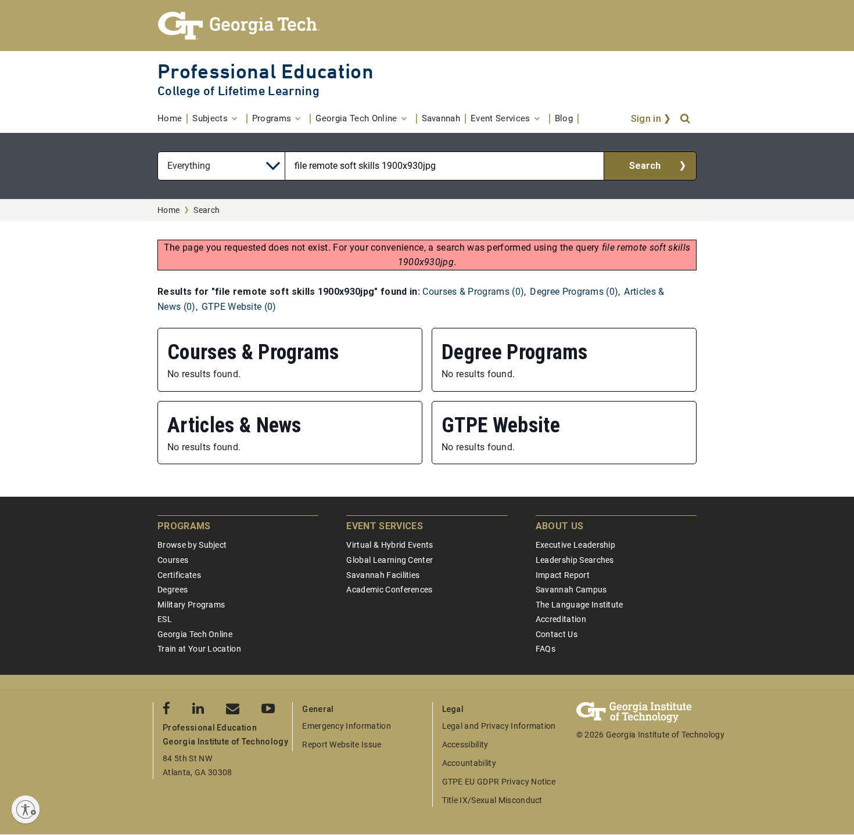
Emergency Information (346, 726)
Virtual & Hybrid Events (389, 545)
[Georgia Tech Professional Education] (427, 25)
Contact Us (556, 634)
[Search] (686, 119)
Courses (172, 560)
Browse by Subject (192, 545)
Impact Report (563, 575)
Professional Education (265, 71)
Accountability (469, 763)
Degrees (172, 589)
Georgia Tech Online (194, 634)
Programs (184, 526)
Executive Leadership (575, 545)
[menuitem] (172, 119)
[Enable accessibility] (26, 809)
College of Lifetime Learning (238, 91)
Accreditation (561, 619)
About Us (560, 526)
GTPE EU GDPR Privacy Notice (499, 781)
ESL (164, 619)
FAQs (545, 648)
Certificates (179, 575)
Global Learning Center (389, 560)
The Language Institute (579, 604)
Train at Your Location (199, 648)
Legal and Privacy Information (499, 726)
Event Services (384, 526)
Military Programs (191, 604)
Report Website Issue (341, 744)
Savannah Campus (571, 589)
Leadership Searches (575, 560)
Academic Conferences (389, 589)
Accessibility (465, 744)
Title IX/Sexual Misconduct (492, 800)
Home (168, 210)
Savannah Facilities (382, 575)
